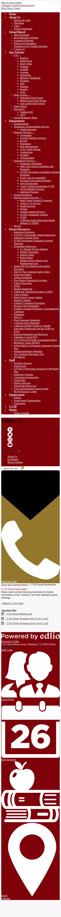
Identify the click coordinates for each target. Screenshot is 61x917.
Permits (23, 209)
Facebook (10, 429)
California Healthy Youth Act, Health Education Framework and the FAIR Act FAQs (34, 328)
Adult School (20, 106)
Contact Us (19, 49)
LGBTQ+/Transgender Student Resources (35, 235)
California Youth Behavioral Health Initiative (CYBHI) (37, 222)
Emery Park (26, 63)
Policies (17, 397)
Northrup (24, 80)
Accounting (26, 135)
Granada (24, 72)
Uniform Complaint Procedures (29, 303)
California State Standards (26, 323)
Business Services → (24, 132)
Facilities (24, 155)
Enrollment (13, 459)
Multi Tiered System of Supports (36, 200)
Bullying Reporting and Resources (31, 334)
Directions (19, 23)
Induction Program (29, 192)
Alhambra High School (31, 97)
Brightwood (26, 61)
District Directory (22, 383)
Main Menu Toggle (10, 8)
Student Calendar (22, 300)
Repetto (24, 89)
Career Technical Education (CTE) (37, 186)
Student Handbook (23, 289)
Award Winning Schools (32, 189)
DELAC (18, 317)
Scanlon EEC (26, 112)
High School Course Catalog (28, 297)
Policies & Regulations (25, 43)
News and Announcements (14, 584)
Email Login (20, 366)
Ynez (22, 92)
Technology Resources (25, 246)
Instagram (10, 439)
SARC (17, 286)
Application (19, 403)
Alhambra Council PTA (25, 337)
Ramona (24, 86)
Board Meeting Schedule (26, 37)
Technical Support (23, 363)
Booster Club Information (26, 306)
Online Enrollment (23, 277)
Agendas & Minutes (24, 40)
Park (22, 83)
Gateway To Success (30, 203)
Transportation (27, 158)
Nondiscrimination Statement (28, 351)
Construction (26, 152)
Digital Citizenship (29, 252)
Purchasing (25, 143)
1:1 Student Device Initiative (34, 249)
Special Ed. (19, 109)
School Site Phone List (25, 386)
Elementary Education (31, 163)
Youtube (10, 444)
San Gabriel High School (32, 103)
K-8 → (17, 55)
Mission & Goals (22, 20)
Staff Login (7, 650)
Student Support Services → (28, 197)
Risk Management (29, 146)
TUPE (23, 217)
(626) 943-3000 (9, 647)
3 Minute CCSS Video (12, 603)
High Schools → (22, 95)
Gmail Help (19, 380)
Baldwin (24, 58)
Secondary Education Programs (35, 180)
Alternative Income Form (26, 238)
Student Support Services (32, 211)
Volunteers (19, 314)
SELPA (17, 226)
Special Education (29, 183)
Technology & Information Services (31, 126)
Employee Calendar (23, 374)
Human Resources (23, 194)
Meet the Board (21, 35)
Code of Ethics (21, 294)
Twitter (10, 434)
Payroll (23, 141)
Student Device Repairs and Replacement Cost (34, 262)
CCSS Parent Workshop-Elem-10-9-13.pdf (27, 623)
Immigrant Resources (24, 232)
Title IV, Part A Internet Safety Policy (32, 272)
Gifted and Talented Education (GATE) (33, 291)
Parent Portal (26, 257)
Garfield (24, 69)
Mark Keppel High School (33, 100)
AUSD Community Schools (34, 214)
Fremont (24, 66)
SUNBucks (19, 357)
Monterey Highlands (30, 78)
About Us (12, 456)
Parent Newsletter (22, 274)
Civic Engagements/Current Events (31, 388)
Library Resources (23, 283)
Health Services (28, 206)
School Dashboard (23, 28)
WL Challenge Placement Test (29, 354)
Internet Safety (27, 255)
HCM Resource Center (25, 391)
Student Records (28, 129)
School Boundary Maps (25, 117)
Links (16, 26)
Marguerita (25, 75)
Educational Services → (26, 160)
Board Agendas (15, 462)
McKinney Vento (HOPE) (27, 343)
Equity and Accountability (33, 177)
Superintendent (21, 124)
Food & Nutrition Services (33, 138)
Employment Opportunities (27, 400)
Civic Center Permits (30, 149)
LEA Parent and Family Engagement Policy (35, 340)
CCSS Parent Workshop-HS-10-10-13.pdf (27, 618)
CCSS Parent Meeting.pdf (19, 614)
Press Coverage (21, 413)
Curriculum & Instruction (26, 377)
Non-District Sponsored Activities (30, 280)
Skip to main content (11, 2)
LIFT (22, 115)
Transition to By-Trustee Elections (30, 46)
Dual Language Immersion (27, 320)
